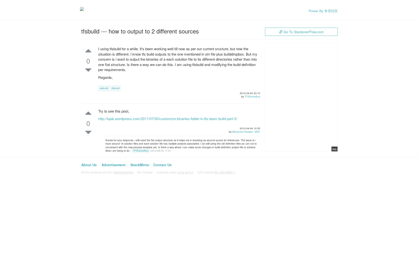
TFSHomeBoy (252, 96)
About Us (89, 164)
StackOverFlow (124, 172)
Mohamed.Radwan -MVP (246, 131)
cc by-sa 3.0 (185, 172)
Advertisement (114, 164)
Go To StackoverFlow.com (303, 31)
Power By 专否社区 (323, 11)
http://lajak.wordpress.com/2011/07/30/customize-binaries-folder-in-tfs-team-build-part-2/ (167, 118)
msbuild (104, 88)
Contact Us (162, 164)
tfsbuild (116, 88)
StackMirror (139, 164)
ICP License (216, 172)
